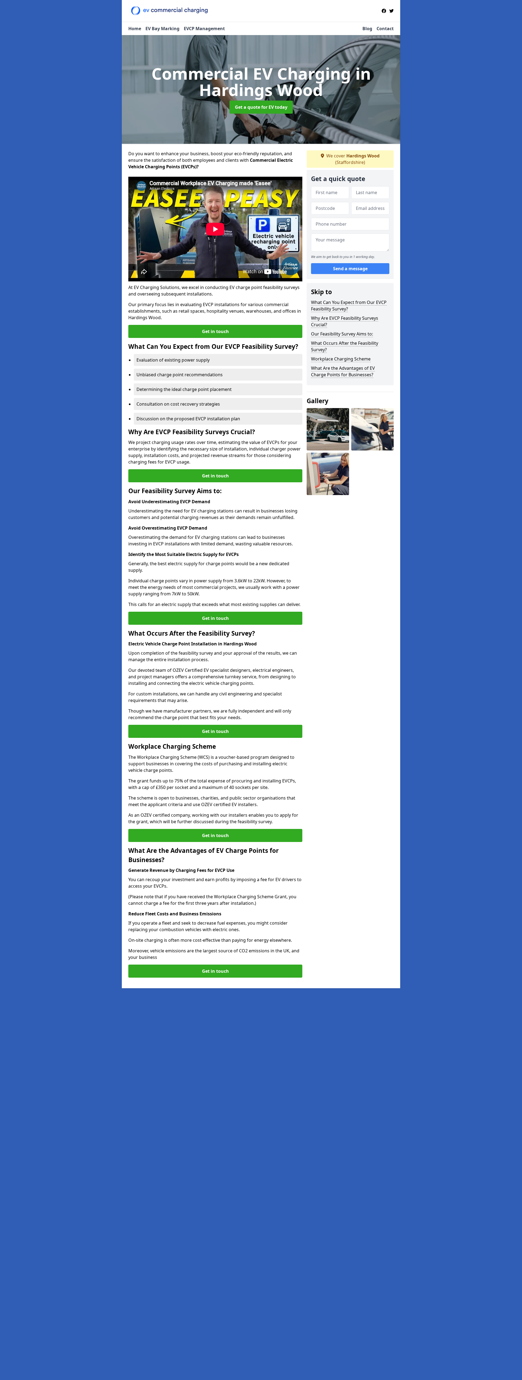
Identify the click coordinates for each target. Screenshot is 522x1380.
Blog (367, 29)
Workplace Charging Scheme (341, 359)
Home (134, 29)
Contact (385, 29)
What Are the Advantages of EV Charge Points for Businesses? (343, 371)
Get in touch (215, 331)
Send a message (350, 269)
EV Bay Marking (162, 29)
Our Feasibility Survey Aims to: (342, 334)
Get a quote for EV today (261, 107)
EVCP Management (204, 29)
